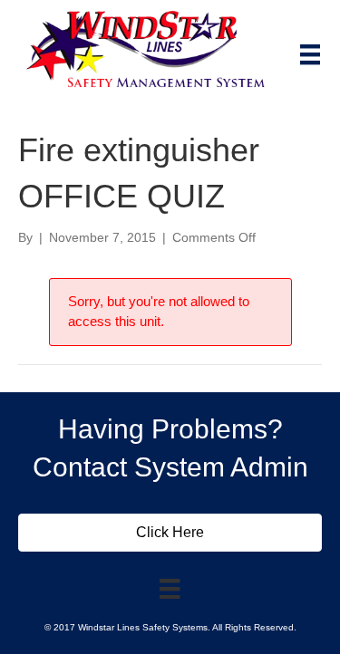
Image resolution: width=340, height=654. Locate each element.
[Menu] (310, 54)
